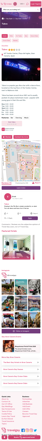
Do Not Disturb (7, 419)
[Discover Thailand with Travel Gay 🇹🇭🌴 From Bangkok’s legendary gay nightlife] (8, 303)
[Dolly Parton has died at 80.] (34, 287)
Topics (4, 424)
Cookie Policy (7, 414)
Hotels (5, 36)
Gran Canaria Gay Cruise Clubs (15, 376)
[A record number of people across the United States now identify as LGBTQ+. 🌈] (8, 320)
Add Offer (26, 409)
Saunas (15, 40)
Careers (25, 411)
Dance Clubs (34, 36)
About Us (5, 399)
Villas (11, 36)
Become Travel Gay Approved (29, 415)
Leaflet (20, 180)
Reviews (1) (6, 183)
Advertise (26, 401)
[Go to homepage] (8, 4)
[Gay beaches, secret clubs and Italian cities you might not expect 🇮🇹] (21, 287)
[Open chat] (27, 4)
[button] (23, 163)
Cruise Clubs (6, 40)
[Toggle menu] (2, 4)
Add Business (27, 404)
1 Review (8, 137)
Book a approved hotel (24, 437)
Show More (5, 45)
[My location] (4, 437)
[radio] (9, 49)
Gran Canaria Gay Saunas (13, 369)
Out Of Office (7, 404)
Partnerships (27, 399)
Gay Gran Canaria (21, 18)
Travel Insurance (8, 421)
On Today (19, 36)
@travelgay (11, 275)
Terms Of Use (7, 411)
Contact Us (19, 137)
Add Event (26, 406)
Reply (30, 218)
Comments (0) (21, 183)
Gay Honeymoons (8, 409)
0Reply (9, 218)
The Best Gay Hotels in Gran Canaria (17, 362)
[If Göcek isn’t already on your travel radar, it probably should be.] (8, 287)
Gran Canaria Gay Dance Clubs (15, 383)
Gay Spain (9, 18)
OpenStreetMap (28, 180)
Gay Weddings (7, 406)
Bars (26, 36)
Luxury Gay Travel (8, 416)
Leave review (21, 188)
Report (37, 183)
